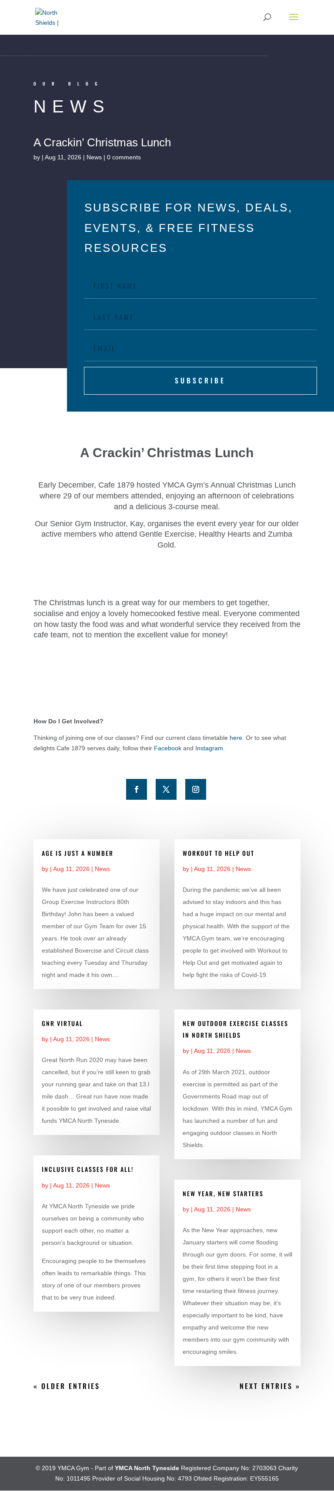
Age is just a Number (78, 853)
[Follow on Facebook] (136, 789)
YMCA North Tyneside (147, 1468)
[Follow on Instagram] (195, 789)
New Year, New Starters (223, 1193)
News (94, 157)
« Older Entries (66, 1386)
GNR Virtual (62, 1023)
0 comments (124, 157)
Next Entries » (270, 1386)
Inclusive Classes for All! (88, 1169)
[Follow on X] (166, 789)
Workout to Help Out (218, 853)
